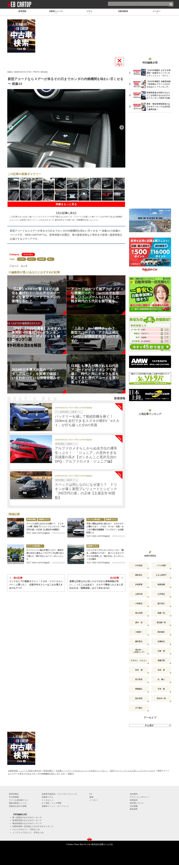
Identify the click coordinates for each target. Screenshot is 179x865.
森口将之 (161, 603)
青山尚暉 (139, 613)
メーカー (93, 800)
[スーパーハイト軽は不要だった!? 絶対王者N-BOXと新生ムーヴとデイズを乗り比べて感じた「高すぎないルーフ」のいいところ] (15, 554)
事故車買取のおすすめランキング (27, 823)
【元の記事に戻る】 (66, 213)
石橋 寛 (161, 651)
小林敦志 (139, 603)
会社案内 (134, 794)
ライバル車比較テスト (95, 519)
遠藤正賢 (161, 660)
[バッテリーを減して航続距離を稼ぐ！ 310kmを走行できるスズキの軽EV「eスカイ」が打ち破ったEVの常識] (31, 417)
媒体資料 (134, 809)
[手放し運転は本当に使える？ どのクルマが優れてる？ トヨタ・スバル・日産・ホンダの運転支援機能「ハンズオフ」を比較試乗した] (75, 527)
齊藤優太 (139, 689)
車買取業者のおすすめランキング (27, 820)
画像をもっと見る (66, 204)
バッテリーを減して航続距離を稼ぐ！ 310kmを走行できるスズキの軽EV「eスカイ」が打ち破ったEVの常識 (87, 420)
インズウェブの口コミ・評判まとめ (28, 832)
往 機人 (161, 679)
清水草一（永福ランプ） (139, 651)
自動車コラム (76, 412)
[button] (11, 127)
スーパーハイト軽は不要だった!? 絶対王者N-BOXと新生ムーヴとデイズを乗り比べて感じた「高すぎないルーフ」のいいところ (45, 554)
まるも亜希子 (161, 575)
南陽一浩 (161, 613)
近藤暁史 (161, 641)
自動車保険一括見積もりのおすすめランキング (32, 826)
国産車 (41, 259)
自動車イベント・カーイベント (55, 806)
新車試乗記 (28, 254)
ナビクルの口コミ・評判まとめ (26, 829)
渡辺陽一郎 (161, 622)
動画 (91, 797)
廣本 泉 (139, 622)
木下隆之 (139, 708)
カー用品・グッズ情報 (51, 803)
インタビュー (47, 800)
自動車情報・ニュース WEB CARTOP (24, 771)
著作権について (136, 803)
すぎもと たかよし (139, 660)
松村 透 (139, 670)
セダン (31, 259)
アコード (14, 266)
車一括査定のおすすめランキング (27, 817)
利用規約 (134, 800)
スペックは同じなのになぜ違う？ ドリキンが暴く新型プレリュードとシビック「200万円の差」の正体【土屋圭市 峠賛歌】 (45, 526)
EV (57, 412)
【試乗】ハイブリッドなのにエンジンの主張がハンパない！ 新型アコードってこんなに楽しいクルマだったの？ (105, 771)
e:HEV (21, 259)
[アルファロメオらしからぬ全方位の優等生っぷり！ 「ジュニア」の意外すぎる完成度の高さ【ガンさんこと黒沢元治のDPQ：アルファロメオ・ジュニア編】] (31, 449)
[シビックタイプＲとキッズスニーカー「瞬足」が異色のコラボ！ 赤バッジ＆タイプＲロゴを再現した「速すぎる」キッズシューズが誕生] (75, 554)
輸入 (51, 259)
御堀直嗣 (161, 584)
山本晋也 (161, 594)
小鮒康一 (139, 632)
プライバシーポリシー (139, 797)
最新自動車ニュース (18, 803)
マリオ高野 (161, 565)
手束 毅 (161, 689)
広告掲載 (134, 806)
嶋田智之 (139, 575)
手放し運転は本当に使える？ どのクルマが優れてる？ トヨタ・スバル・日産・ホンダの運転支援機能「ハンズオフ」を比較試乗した (105, 528)
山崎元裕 (139, 594)
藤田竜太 (139, 641)
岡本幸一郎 (161, 698)
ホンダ (24, 266)
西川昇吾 (139, 679)
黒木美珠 (139, 698)
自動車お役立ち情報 (18, 806)
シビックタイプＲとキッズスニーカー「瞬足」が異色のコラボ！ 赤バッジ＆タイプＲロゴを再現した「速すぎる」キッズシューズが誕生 (105, 554)
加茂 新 (161, 670)
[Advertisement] (150, 162)
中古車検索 (14, 797)
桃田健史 (161, 632)
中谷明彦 (139, 565)
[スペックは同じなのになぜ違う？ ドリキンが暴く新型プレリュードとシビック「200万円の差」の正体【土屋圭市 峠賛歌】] (31, 485)
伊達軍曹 (139, 584)
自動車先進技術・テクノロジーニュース (59, 794)
